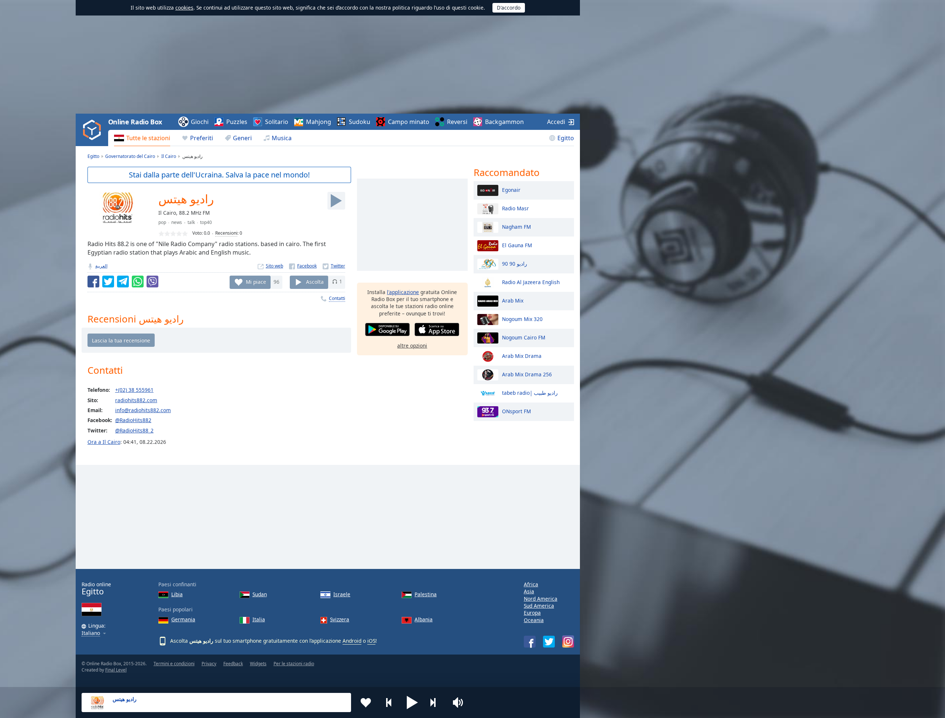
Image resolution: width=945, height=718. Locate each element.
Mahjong (318, 122)
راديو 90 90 (514, 263)
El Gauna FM (517, 244)
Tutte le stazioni (148, 138)
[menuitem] (142, 138)
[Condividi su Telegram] (123, 281)
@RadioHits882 (133, 420)
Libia (177, 594)
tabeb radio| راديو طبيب (530, 392)
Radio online (96, 589)
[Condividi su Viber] (152, 281)
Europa (532, 612)
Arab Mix (512, 300)
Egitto (565, 138)
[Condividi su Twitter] (108, 281)
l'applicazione (403, 292)
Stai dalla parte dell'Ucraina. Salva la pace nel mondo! (219, 175)
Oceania (534, 620)
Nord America (540, 598)
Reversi (457, 122)
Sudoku (359, 122)
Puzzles (236, 122)
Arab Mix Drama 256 (527, 373)
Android (352, 640)
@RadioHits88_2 (134, 430)
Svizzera (339, 619)
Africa (531, 584)
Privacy (209, 663)
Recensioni (226, 233)
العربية (101, 266)
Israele (341, 594)
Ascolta (315, 281)
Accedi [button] (556, 122)
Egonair (511, 189)
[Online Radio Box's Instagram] (568, 641)
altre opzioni (412, 345)
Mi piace (256, 281)
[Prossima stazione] (435, 702)
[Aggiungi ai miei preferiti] (366, 702)
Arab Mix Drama (522, 355)
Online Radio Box (135, 121)
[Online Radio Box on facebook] (530, 642)
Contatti (337, 298)
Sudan (259, 594)
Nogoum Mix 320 (522, 318)
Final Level (116, 670)
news (176, 222)
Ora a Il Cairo (103, 441)
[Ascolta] (336, 201)
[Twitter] (334, 266)
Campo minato (408, 122)
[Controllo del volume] (459, 702)
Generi (242, 138)
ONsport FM (516, 410)
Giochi (200, 122)
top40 (206, 222)
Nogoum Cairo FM (523, 337)
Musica (282, 138)
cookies (184, 7)
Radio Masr (515, 207)
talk (191, 222)
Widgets (258, 663)
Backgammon (504, 122)
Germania (183, 619)
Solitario (276, 122)
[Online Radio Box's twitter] (549, 642)
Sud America (539, 605)
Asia (529, 591)
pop (162, 222)
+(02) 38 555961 (134, 389)
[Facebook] (303, 266)
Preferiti (201, 138)
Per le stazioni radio (294, 663)
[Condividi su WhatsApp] (138, 281)
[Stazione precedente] (389, 702)
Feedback (233, 663)
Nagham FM (516, 226)
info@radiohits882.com (143, 410)
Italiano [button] (91, 633)
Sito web (274, 266)
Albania (424, 619)
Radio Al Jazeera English (531, 281)
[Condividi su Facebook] (93, 281)
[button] (412, 702)
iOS (371, 640)
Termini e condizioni (174, 663)
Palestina (426, 594)
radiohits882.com (136, 400)
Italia (258, 619)
